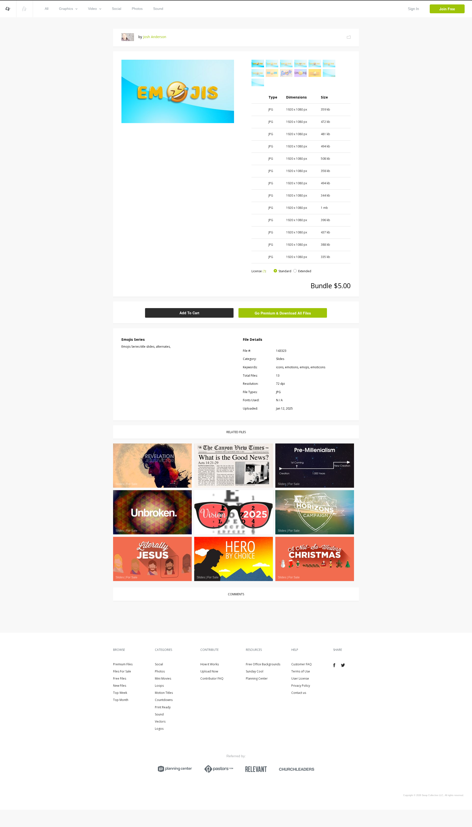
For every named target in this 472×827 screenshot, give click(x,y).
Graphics (66, 9)
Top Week (120, 693)
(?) (264, 271)
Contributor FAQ (211, 678)
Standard (285, 271)
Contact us (298, 693)
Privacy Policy (300, 686)
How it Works (209, 664)
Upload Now (209, 671)
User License (300, 678)
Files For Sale (122, 671)
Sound (158, 9)
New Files (119, 686)
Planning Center (257, 678)
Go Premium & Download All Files (283, 313)
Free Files (119, 678)
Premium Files (123, 664)
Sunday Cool (254, 671)
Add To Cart (189, 312)
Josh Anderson (154, 36)
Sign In (413, 9)
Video (92, 9)
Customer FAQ (301, 664)
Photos (137, 9)
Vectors (160, 721)
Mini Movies (163, 678)
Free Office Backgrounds (263, 664)
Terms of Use (300, 671)
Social (116, 9)
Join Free (447, 8)
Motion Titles (164, 693)
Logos (159, 729)
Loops (159, 686)
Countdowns (164, 700)
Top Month (120, 700)
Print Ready (163, 707)
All (46, 9)
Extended (304, 271)
